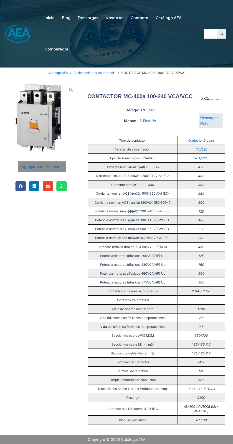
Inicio (50, 18)
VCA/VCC (201, 158)
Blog (66, 18)
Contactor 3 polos (201, 140)
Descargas (88, 18)
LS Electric (146, 120)
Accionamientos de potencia (94, 73)
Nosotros (114, 18)
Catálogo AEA (169, 18)
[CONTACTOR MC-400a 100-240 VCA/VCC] (42, 118)
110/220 (201, 149)
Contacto (139, 18)
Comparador (56, 49)
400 (201, 185)
